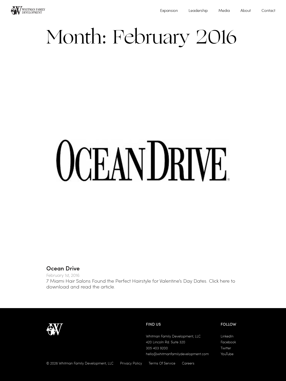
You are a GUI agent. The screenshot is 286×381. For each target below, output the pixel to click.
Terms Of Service (162, 363)
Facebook (228, 342)
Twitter (226, 348)
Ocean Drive (63, 268)
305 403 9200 (157, 348)
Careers (188, 363)
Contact (268, 10)
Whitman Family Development (82, 363)
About (245, 10)
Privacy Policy (131, 363)
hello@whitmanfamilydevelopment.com (177, 353)
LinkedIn (227, 336)
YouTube (227, 353)
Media (224, 10)
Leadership (198, 10)
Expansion (169, 10)
